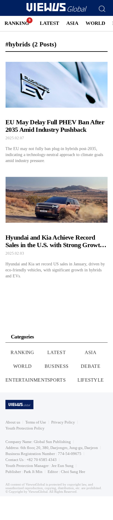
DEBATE (90, 366)
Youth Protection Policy (25, 428)
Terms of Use (35, 422)
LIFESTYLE (90, 380)
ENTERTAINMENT (26, 380)
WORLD (95, 23)
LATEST (49, 23)
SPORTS (56, 380)
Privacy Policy (63, 422)
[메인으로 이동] (57, 10)
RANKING (17, 23)
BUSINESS (57, 366)
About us (12, 422)
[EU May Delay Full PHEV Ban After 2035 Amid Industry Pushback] (56, 110)
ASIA (72, 23)
